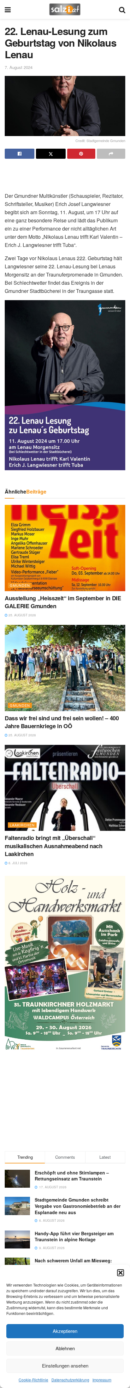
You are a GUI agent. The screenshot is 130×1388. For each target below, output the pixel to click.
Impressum (101, 1379)
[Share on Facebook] (19, 154)
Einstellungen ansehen (65, 1365)
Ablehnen (65, 1348)
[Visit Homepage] (65, 9)
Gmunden (20, 585)
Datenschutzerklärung (70, 1379)
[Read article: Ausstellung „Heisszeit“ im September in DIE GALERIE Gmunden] (65, 548)
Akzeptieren (65, 1331)
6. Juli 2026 (17, 863)
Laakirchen (22, 824)
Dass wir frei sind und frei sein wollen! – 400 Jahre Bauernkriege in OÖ (62, 722)
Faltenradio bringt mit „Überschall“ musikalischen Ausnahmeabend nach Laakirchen (53, 846)
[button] (120, 1273)
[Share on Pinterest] (81, 154)
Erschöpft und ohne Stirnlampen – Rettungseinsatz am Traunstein (72, 1175)
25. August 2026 (22, 615)
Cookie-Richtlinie (33, 1379)
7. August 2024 (18, 67)
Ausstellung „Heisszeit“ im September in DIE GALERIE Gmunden (63, 602)
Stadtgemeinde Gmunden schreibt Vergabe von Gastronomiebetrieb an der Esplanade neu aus (78, 1206)
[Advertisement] (65, 173)
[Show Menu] (8, 9)
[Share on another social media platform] (111, 154)
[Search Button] (122, 9)
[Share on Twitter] (51, 154)
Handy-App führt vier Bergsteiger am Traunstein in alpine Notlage (74, 1236)
